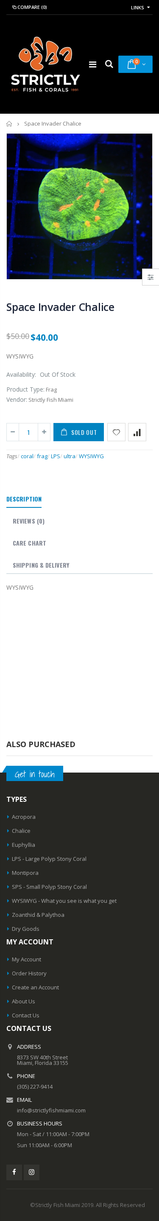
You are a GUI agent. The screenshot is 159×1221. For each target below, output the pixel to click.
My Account (26, 959)
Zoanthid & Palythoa (38, 915)
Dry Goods (25, 929)
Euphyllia (23, 845)
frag (42, 456)
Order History (29, 973)
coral (27, 456)
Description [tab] (24, 498)
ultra (69, 456)
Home (9, 123)
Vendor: (16, 399)
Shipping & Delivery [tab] (41, 564)
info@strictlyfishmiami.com (51, 1110)
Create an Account (35, 987)
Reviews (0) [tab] (29, 520)
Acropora (24, 817)
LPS (55, 456)
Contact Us (25, 1015)
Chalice (21, 831)
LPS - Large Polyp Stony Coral (49, 859)
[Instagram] (31, 1172)
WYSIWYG (91, 456)
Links (137, 7)
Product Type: (25, 389)
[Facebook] (14, 1172)
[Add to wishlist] (116, 432)
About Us (23, 1001)
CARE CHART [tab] (29, 542)
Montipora (25, 873)
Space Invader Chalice (60, 307)
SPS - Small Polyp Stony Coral (49, 887)
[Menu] (92, 64)
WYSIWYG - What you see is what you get (64, 901)
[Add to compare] (137, 432)
